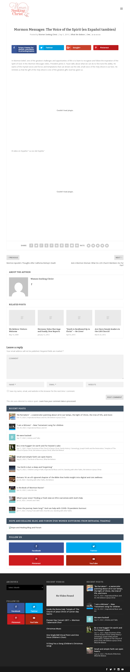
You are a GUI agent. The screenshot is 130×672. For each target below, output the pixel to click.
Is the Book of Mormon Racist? (30, 487)
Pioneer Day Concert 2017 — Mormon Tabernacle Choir (63, 621)
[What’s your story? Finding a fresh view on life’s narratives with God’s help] (12, 499)
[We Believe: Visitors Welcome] (22, 318)
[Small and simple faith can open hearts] (12, 458)
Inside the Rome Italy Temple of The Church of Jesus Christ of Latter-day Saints (62, 611)
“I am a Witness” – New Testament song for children (40, 425)
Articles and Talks (33, 438)
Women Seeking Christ (48, 34)
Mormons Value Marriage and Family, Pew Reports (49, 330)
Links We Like (32, 490)
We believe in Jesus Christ (56, 417)
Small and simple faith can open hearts (34, 457)
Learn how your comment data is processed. (57, 401)
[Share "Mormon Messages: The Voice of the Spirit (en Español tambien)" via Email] (71, 245)
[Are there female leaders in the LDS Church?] (108, 318)
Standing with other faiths (73, 470)
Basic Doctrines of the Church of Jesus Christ (43, 448)
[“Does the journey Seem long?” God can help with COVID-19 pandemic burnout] (12, 510)
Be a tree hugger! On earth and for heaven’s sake (38, 446)
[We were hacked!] (12, 437)
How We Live (48, 511)
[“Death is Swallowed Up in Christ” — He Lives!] (79, 318)
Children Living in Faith (36, 470)
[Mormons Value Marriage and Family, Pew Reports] (51, 318)
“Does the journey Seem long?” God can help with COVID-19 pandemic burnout (51, 508)
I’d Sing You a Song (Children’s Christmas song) (64, 644)
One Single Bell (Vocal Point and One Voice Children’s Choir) (62, 636)
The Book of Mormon (35, 459)
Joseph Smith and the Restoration (92, 448)
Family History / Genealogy (69, 448)
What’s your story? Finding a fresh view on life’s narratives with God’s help (50, 498)
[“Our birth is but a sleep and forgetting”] (12, 469)
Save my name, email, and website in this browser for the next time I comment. (42, 391)
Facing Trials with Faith (35, 511)
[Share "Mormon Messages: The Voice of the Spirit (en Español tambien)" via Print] (76, 245)
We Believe (50, 480)
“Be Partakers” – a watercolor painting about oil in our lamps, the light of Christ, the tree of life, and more (64, 415)
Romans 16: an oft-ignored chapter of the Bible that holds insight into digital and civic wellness (59, 477)
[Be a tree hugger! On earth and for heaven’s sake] (12, 447)
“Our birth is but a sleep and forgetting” (35, 467)
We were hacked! (24, 435)
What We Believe (78, 34)
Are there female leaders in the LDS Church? (107, 330)
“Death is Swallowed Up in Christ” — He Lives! (78, 330)
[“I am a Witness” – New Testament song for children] (12, 427)
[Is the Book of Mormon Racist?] (12, 489)
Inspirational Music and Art (37, 417)
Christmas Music (53, 629)
